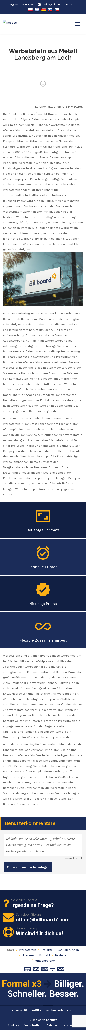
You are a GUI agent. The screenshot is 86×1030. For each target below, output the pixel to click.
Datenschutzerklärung (62, 1025)
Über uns (28, 955)
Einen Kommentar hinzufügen (28, 867)
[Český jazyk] (56, 9)
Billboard (30, 1010)
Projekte (47, 950)
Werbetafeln (27, 950)
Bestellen (61, 955)
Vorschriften (33, 1025)
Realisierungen (68, 950)
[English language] (37, 9)
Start (10, 950)
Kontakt (44, 955)
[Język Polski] (30, 9)
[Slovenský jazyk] (50, 9)
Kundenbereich (45, 960)
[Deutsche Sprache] (43, 9)
